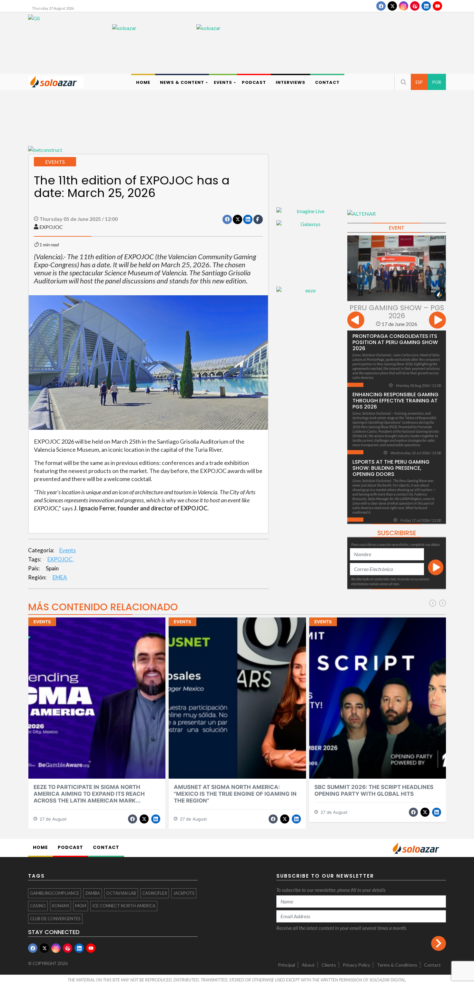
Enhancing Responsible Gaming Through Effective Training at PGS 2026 (395, 400)
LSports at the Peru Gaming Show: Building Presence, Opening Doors (391, 468)
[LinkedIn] (426, 6)
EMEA (60, 577)
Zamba (92, 893)
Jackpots (183, 893)
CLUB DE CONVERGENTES (55, 918)
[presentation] (355, 320)
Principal (286, 965)
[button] (403, 82)
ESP (419, 82)
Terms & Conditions (397, 965)
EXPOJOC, (60, 559)
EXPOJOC (51, 227)
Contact (432, 965)
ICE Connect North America (123, 905)
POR (436, 82)
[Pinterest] (415, 6)
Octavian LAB (121, 893)
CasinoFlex (154, 893)
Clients (328, 965)
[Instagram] (403, 6)
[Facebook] (381, 6)
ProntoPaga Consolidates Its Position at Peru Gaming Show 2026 (395, 342)
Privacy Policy (356, 965)
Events (67, 550)
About (308, 965)
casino (38, 905)
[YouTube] (437, 6)
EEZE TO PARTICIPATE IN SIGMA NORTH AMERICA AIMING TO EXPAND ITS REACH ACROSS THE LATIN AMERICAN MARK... (89, 794)
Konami (60, 905)
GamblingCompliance (54, 893)
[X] (392, 6)
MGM (80, 905)
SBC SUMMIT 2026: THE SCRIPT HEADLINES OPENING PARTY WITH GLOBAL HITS (373, 790)
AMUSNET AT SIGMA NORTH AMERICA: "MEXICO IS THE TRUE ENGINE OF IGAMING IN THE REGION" (235, 794)
